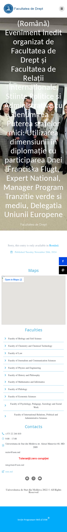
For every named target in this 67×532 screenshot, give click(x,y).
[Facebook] (27, 478)
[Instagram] (33, 478)
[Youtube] (40, 478)
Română (54, 245)
